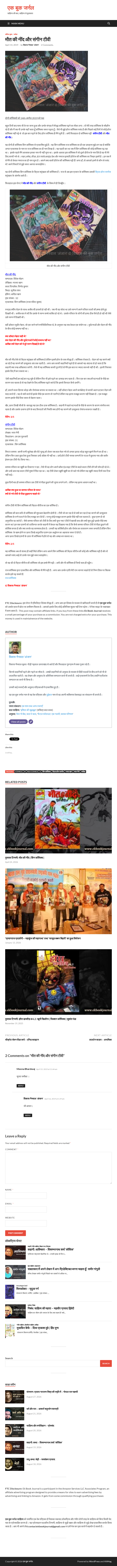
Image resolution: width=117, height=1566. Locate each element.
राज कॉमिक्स (10, 577)
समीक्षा (15, 34)
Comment (11, 1149)
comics (18, 771)
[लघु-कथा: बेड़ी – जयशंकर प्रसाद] (14, 1459)
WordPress (94, 1561)
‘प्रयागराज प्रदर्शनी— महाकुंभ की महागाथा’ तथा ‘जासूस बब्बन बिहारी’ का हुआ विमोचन (43, 938)
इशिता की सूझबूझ (28, 709)
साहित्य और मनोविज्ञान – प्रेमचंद (40, 1425)
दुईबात (49, 694)
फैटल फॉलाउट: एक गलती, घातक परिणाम (55, 713)
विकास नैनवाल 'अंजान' (31, 45)
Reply (21, 1086)
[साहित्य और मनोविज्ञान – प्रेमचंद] (14, 1425)
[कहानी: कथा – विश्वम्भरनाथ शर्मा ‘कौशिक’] (14, 1442)
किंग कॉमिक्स (46, 771)
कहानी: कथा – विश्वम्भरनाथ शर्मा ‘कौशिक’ (44, 1442)
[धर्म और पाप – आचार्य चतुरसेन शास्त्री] (14, 1409)
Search (9, 1358)
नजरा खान (69, 771)
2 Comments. (47, 45)
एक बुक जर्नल (20, 7)
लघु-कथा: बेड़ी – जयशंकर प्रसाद (41, 1459)
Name (9, 1190)
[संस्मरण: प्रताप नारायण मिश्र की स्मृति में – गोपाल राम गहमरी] (14, 1392)
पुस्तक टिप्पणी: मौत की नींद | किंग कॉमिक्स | (24, 857)
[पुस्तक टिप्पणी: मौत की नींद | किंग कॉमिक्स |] (58, 821)
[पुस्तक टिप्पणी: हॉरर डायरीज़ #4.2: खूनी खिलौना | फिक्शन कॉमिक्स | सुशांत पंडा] (58, 982)
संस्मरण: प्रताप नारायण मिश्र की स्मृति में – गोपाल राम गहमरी (52, 1391)
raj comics (32, 771)
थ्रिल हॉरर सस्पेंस (103, 171)
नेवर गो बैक (21, 713)
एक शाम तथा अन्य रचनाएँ (32, 706)
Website (10, 1217)
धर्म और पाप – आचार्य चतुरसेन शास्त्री (42, 1408)
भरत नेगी (77, 771)
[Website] (30, 721)
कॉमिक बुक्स (8, 34)
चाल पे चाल (31, 713)
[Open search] (108, 23)
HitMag (107, 1561)
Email (9, 1204)
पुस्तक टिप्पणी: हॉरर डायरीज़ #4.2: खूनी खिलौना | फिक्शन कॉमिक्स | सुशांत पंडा (40, 1019)
